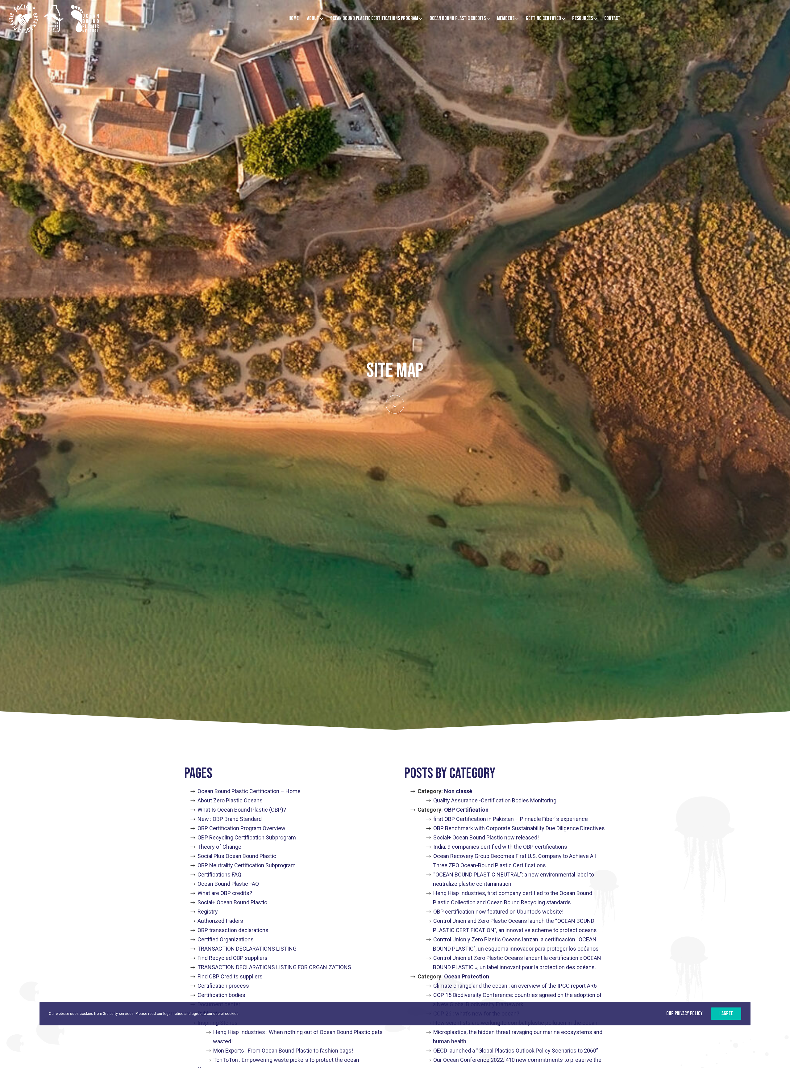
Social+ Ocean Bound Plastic (232, 902)
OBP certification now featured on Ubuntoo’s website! (498, 911)
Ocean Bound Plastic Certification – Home (249, 791)
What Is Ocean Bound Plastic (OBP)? (242, 809)
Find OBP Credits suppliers (230, 976)
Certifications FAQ (219, 874)
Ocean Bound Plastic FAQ (228, 884)
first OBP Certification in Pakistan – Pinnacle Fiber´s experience (510, 819)
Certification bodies (221, 995)
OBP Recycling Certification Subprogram (247, 837)
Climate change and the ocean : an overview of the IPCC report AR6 (515, 985)
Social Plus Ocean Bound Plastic (237, 856)
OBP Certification (466, 809)
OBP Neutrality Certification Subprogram (247, 865)
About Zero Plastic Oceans (230, 800)
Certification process (223, 985)
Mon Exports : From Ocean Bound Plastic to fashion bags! (283, 1050)
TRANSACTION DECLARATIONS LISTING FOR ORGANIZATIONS (274, 967)
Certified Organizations (226, 939)
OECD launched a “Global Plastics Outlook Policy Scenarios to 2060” (515, 1050)
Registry (208, 911)
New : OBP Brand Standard (230, 819)
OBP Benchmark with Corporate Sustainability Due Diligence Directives (519, 828)
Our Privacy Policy (684, 1013)
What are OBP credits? (225, 893)
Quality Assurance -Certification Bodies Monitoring (494, 800)
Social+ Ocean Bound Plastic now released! (486, 837)
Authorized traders (220, 921)
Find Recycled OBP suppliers (233, 958)
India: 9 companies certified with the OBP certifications (500, 846)
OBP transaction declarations (233, 930)
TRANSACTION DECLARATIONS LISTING (247, 948)
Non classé (458, 791)
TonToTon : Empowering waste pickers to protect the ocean (286, 1060)
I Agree (726, 1013)
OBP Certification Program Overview (241, 828)
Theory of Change (219, 846)
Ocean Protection (466, 976)
